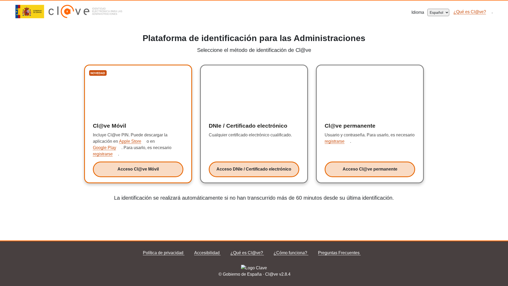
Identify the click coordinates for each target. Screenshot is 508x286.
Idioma (419, 12)
